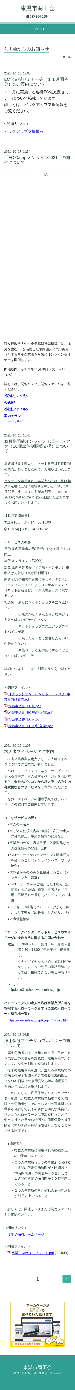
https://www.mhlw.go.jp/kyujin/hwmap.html (38, 1020)
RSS (68, 56)
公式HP (10, 402)
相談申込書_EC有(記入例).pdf (30, 726)
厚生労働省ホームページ (26, 1234)
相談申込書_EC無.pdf (24, 706)
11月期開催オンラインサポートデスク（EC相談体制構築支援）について (37, 446)
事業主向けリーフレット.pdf (33, 1253)
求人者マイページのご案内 (29, 751)
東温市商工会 (37, 8)
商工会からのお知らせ (26, 49)
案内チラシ (12, 415)
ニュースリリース (14, 421)
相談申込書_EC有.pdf (24, 719)
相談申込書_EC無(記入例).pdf (30, 712)
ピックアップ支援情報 (24, 131)
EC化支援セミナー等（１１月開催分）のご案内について (36, 81)
